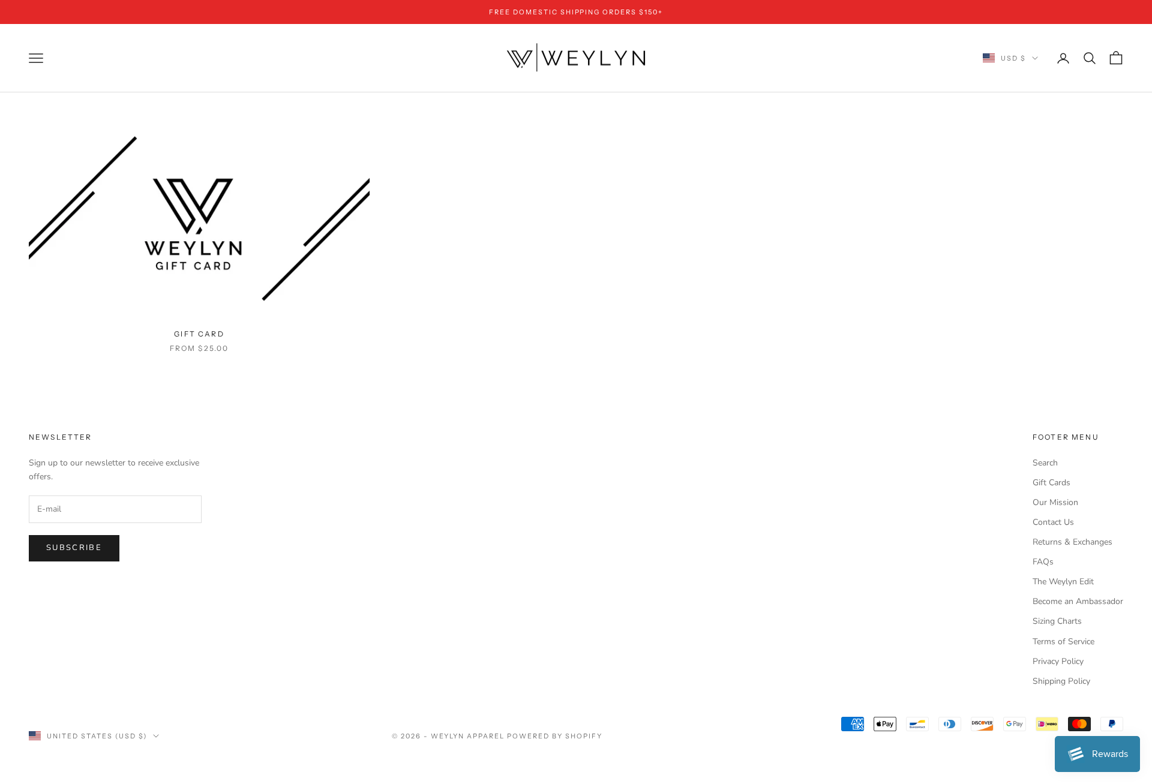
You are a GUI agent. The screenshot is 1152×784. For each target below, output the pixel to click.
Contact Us (1053, 522)
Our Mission (1055, 502)
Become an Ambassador (1078, 601)
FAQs (1043, 561)
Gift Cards (1051, 482)
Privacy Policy (1058, 661)
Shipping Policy (1061, 681)
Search (1045, 462)
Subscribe (74, 547)
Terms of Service (1063, 641)
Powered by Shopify (554, 736)
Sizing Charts (1057, 621)
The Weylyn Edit (1063, 581)
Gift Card (199, 333)
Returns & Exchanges (1072, 542)
